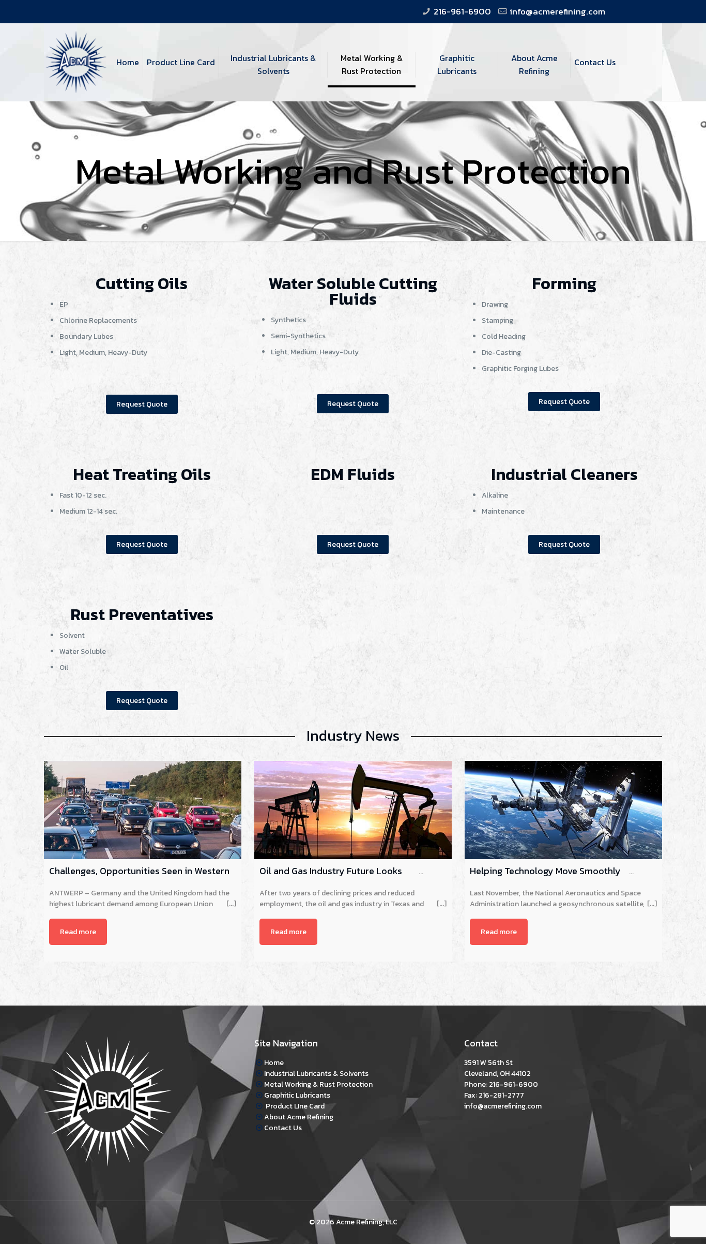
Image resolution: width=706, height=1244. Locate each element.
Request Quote (141, 404)
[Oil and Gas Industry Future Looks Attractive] (353, 810)
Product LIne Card (294, 1106)
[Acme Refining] (76, 46)
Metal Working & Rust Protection (318, 1084)
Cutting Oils (142, 283)
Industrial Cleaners (564, 474)
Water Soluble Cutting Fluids (352, 291)
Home (274, 1062)
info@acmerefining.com (557, 11)
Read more (78, 931)
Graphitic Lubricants (297, 1095)
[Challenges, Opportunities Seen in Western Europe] (142, 810)
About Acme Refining (298, 1117)
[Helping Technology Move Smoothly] (563, 810)
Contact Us (283, 1127)
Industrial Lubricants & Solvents (316, 1073)
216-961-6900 (462, 11)
